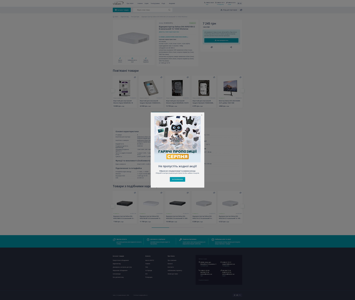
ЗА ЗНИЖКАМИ (177, 179)
